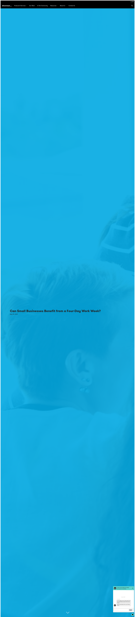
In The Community (42, 5)
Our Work (32, 5)
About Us (62, 5)
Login (131, 1)
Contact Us (72, 5)
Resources (53, 5)
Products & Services (19, 5)
